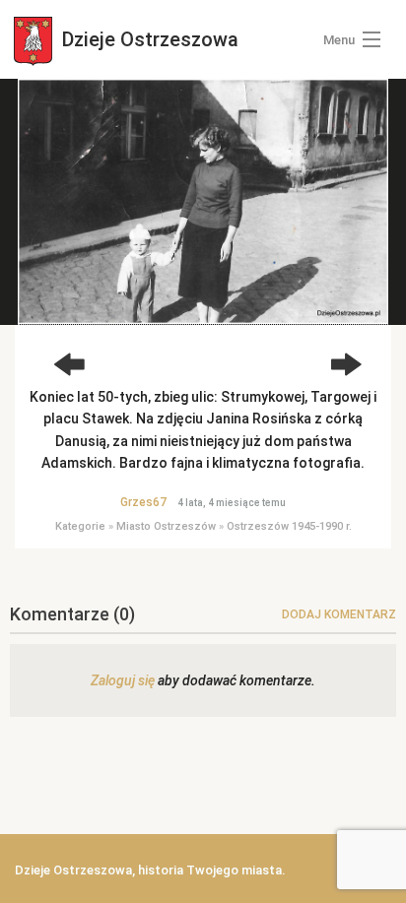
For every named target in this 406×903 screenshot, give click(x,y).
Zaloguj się (123, 680)
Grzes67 (143, 502)
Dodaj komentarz (339, 614)
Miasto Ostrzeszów (166, 526)
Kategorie (80, 526)
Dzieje (147, 39)
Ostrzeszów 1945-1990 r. (289, 526)
